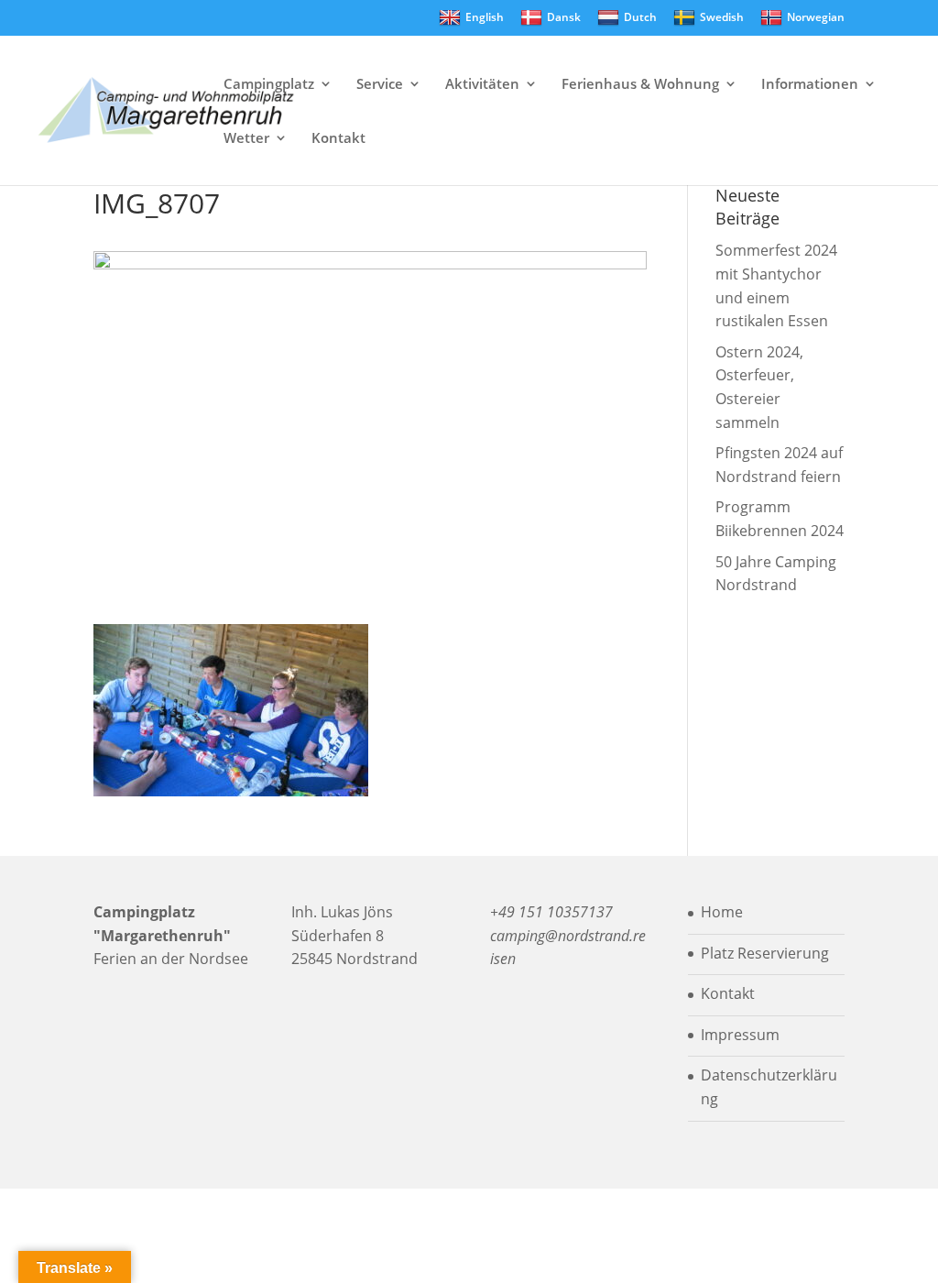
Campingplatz (269, 85)
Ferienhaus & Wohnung (640, 85)
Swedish (722, 17)
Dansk (564, 17)
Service (379, 85)
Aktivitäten (482, 85)
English (484, 17)
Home (722, 912)
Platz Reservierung (765, 953)
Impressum (740, 1035)
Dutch (640, 17)
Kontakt (338, 139)
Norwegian (816, 17)
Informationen (809, 85)
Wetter (246, 139)
